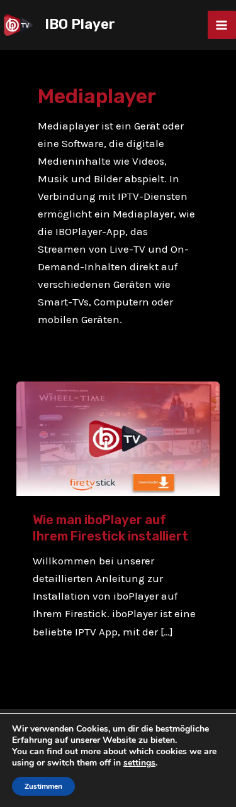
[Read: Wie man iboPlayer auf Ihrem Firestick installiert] (118, 437)
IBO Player (80, 24)
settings (139, 763)
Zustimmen (43, 786)
